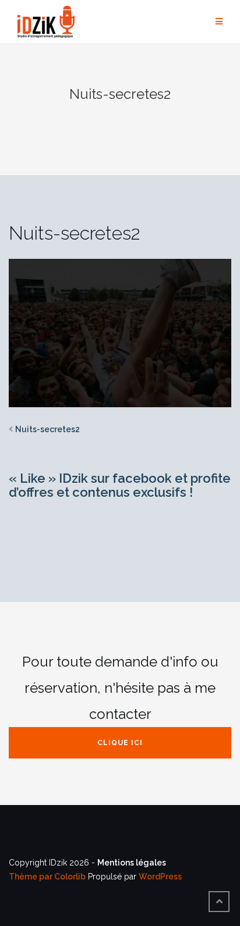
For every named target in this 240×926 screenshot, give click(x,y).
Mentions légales (131, 862)
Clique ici (120, 743)
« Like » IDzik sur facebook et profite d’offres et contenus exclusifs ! (120, 485)
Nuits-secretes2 (47, 429)
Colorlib (70, 876)
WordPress (160, 876)
